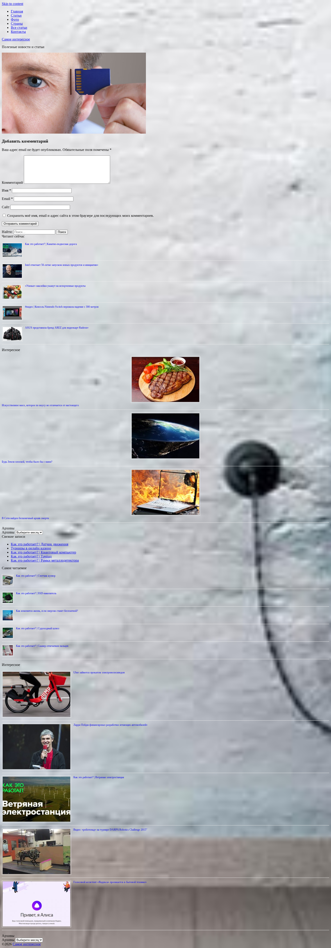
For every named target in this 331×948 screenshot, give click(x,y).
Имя (6, 190)
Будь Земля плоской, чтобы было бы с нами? (27, 461)
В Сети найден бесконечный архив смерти (25, 518)
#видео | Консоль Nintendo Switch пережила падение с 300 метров (62, 306)
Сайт (5, 207)
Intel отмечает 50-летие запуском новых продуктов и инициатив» (61, 265)
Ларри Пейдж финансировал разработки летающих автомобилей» (110, 724)
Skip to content (12, 4)
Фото (15, 19)
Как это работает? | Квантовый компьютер (43, 552)
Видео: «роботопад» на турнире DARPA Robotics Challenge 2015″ (110, 829)
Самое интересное (16, 39)
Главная (17, 11)
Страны (17, 23)
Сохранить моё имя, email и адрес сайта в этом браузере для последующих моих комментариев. (80, 215)
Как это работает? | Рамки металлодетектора (45, 560)
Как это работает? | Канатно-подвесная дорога (51, 244)
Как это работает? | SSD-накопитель (36, 593)
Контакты (18, 32)
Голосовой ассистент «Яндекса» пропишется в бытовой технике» (110, 882)
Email (7, 199)
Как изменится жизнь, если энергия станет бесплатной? (47, 610)
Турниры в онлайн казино (31, 548)
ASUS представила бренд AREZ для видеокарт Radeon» (56, 327)
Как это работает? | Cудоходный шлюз (37, 628)
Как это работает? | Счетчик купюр (35, 575)
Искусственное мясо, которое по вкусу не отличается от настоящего (40, 405)
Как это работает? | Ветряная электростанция (98, 777)
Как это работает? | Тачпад (31, 556)
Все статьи (19, 27)
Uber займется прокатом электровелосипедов (99, 672)
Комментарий (12, 182)
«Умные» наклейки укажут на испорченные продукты (55, 285)
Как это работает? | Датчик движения (39, 544)
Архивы (8, 532)
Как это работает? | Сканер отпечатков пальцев (42, 646)
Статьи (16, 15)
